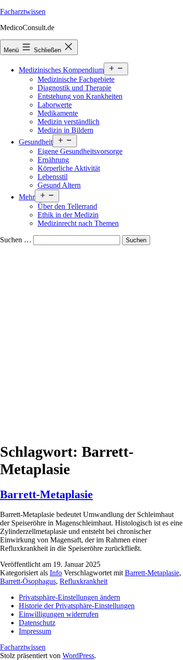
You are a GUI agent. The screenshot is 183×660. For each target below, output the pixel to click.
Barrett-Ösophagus (28, 581)
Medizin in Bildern (65, 130)
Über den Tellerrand (67, 206)
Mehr (27, 197)
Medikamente (58, 113)
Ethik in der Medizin (68, 215)
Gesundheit (36, 142)
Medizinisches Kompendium (61, 70)
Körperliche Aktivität (69, 168)
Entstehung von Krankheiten (80, 96)
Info (56, 573)
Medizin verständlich (68, 122)
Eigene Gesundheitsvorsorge (80, 151)
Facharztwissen (23, 12)
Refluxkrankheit (83, 581)
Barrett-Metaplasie (46, 494)
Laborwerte (55, 105)
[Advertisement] (91, 341)
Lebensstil (53, 177)
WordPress (78, 656)
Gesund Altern (59, 185)
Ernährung (53, 160)
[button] (69, 597)
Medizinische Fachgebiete (76, 79)
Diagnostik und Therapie (74, 88)
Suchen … (15, 240)
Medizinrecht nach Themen (78, 223)
